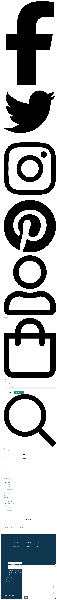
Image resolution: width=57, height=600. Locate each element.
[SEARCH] (24, 453)
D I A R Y (6, 497)
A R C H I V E (7, 493)
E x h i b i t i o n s (10, 505)
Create (12, 597)
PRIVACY (38, 546)
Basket (10, 392)
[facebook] (30, 84)
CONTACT (38, 538)
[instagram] (30, 198)
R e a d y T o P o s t (13, 491)
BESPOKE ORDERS (16, 546)
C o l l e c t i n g (10, 501)
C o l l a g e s (9, 482)
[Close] (55, 565)
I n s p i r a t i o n (10, 507)
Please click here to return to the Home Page (13, 527)
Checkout (19, 392)
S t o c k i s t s (9, 510)
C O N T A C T (7, 495)
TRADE (38, 542)
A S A (8, 499)
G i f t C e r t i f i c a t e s (12, 486)
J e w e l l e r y (10, 489)
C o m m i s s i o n (10, 503)
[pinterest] (30, 252)
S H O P (5, 480)
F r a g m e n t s (12, 484)
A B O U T (6, 476)
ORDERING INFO (16, 542)
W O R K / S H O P (8, 478)
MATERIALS (15, 538)
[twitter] (30, 137)
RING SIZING (15, 550)
